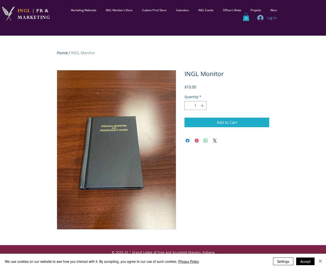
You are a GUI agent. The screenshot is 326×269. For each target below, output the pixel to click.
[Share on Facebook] (187, 140)
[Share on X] (215, 140)
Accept (305, 261)
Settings (283, 261)
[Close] (320, 261)
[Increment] (203, 105)
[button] (83, 10)
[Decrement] (188, 105)
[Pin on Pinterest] (197, 140)
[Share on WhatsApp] (206, 140)
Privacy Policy (188, 261)
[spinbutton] (195, 105)
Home (62, 52)
